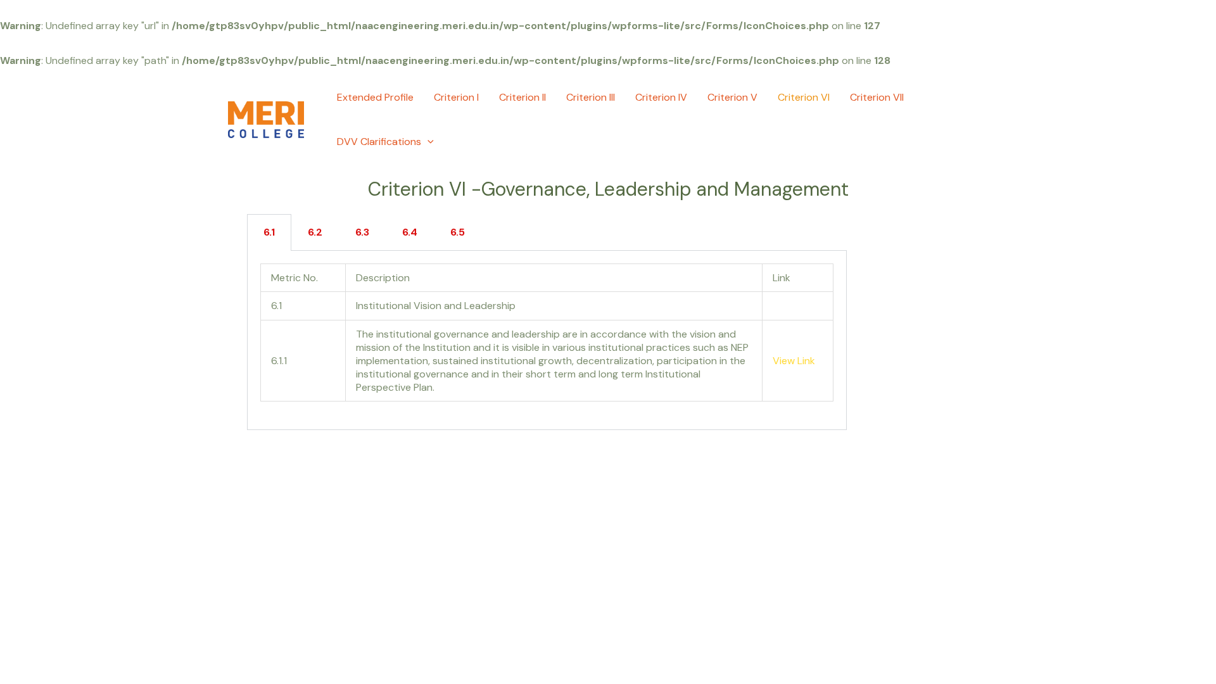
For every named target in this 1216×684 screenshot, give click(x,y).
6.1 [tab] (269, 232)
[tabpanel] (547, 340)
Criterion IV (661, 97)
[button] (427, 142)
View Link (794, 360)
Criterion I (456, 97)
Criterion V (732, 97)
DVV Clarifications (379, 141)
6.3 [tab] (362, 232)
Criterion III (590, 97)
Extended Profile (375, 97)
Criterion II (522, 97)
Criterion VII (877, 97)
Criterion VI (804, 97)
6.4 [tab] (409, 232)
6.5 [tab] (457, 232)
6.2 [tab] (315, 232)
